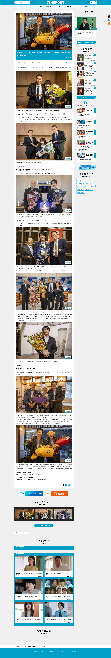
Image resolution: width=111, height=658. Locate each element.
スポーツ (60, 6)
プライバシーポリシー (73, 651)
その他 (78, 6)
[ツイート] (63, 485)
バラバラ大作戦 (89, 189)
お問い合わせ (51, 651)
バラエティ (33, 6)
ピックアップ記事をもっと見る (85, 42)
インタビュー (87, 6)
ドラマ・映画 (23, 6)
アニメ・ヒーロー (50, 6)
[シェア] (66, 485)
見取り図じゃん (80, 192)
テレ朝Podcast (80, 189)
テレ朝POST (55, 2)
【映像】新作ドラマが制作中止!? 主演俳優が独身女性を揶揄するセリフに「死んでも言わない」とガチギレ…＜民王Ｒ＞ (40, 110)
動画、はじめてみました (89, 186)
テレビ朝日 (33, 651)
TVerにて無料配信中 (30, 477)
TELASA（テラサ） (32, 479)
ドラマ (15, 532)
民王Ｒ (22, 472)
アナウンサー (69, 6)
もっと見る (86, 97)
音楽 (41, 6)
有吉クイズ (79, 186)
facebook (109, 20)
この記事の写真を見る (43, 525)
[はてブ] (69, 485)
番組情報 (26, 532)
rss (109, 23)
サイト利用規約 (61, 651)
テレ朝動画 (42, 651)
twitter (109, 16)
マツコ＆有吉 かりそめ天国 (83, 183)
